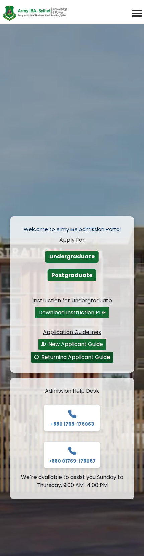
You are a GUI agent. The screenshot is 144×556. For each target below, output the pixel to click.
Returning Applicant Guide (75, 357)
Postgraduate (72, 275)
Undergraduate (72, 256)
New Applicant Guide (75, 344)
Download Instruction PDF (72, 312)
